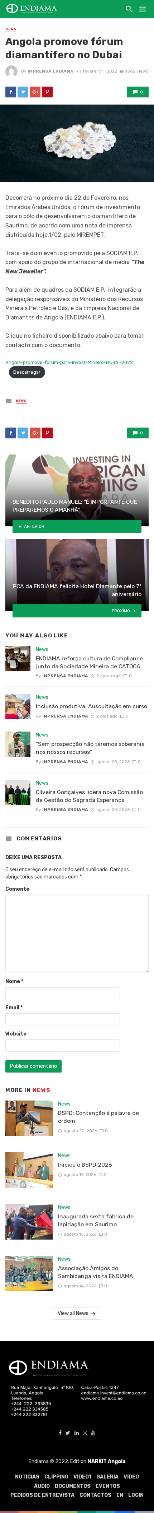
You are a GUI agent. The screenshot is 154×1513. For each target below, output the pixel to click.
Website (16, 1034)
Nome (14, 981)
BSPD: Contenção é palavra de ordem (98, 1117)
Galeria (107, 1477)
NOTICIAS (27, 1477)
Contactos (95, 1495)
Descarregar (26, 372)
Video (131, 1477)
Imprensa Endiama (50, 71)
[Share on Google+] (35, 92)
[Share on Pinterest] (47, 92)
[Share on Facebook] (10, 92)
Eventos (108, 1486)
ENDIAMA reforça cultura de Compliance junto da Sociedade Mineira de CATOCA (89, 662)
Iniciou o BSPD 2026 (85, 1164)
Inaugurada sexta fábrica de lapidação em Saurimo (96, 1220)
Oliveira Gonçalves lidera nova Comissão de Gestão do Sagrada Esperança (89, 796)
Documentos (73, 1486)
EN (119, 1495)
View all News (73, 1313)
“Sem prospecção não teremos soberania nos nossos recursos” (90, 748)
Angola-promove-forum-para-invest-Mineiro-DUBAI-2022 (69, 362)
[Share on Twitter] (23, 92)
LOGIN (136, 1495)
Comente (17, 889)
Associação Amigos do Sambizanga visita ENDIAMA (95, 1272)
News (10, 29)
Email (14, 1008)
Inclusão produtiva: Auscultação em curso (91, 706)
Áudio (42, 1486)
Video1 (82, 1477)
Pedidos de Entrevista (42, 1495)
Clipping (56, 1477)
